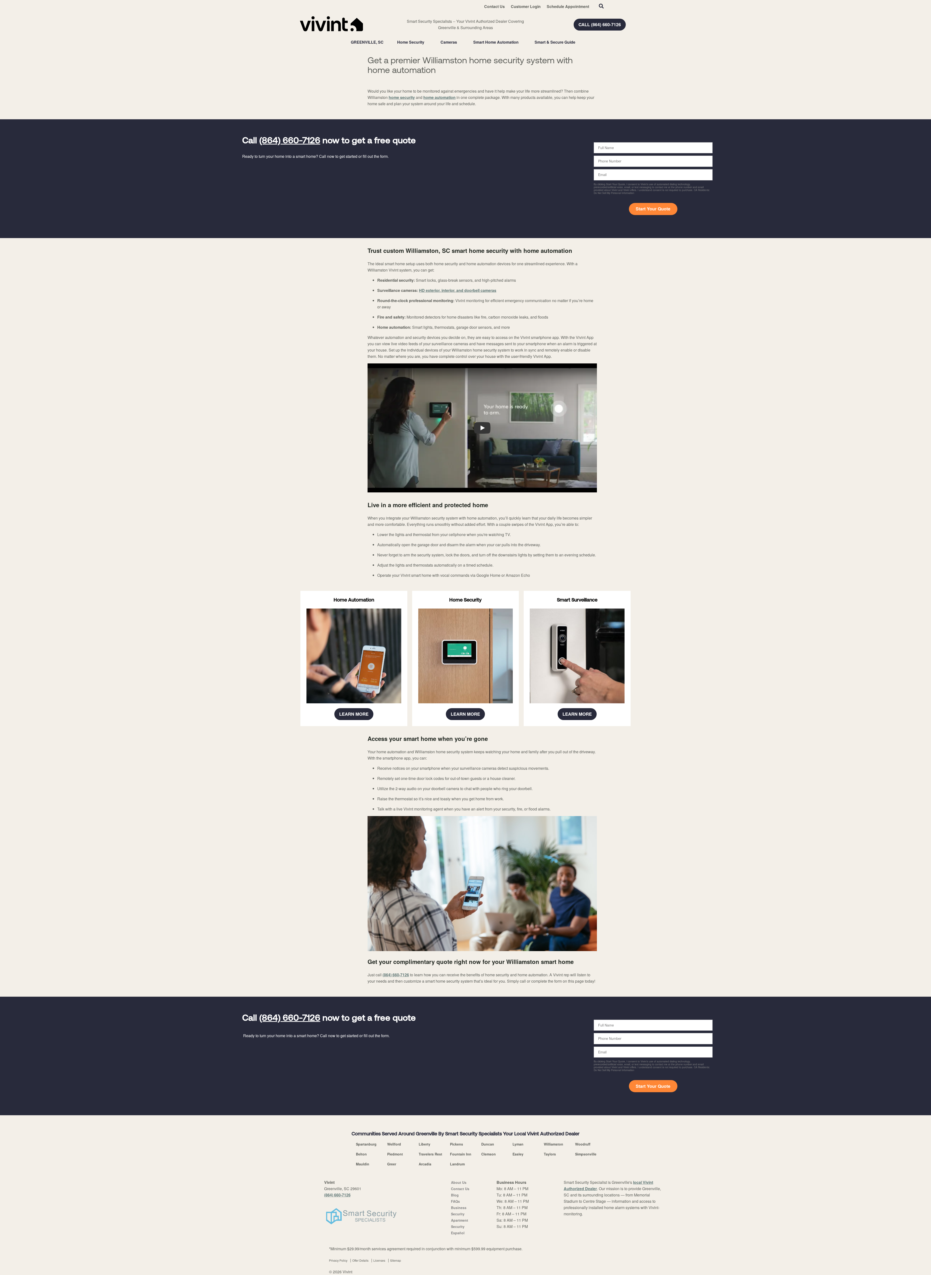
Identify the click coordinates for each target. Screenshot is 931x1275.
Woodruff (582, 1144)
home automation (439, 97)
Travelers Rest (430, 1154)
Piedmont (395, 1154)
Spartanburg (366, 1144)
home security (402, 97)
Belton (361, 1154)
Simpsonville (585, 1154)
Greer (391, 1164)
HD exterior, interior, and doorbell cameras (457, 290)
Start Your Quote (653, 209)
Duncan (487, 1144)
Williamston (553, 1144)
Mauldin (362, 1164)
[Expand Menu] (426, 42)
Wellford (394, 1144)
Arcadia (425, 1164)
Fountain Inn (460, 1154)
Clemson (488, 1154)
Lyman (518, 1144)
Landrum (457, 1164)
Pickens (456, 1144)
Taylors (550, 1154)
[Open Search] (601, 6)
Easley (518, 1154)
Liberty (424, 1144)
